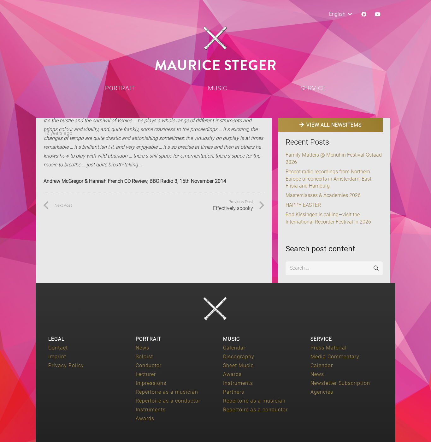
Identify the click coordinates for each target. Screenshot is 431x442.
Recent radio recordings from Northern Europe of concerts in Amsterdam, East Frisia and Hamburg (328, 179)
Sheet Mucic (238, 365)
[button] (340, 14)
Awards (145, 418)
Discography (238, 357)
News (142, 348)
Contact (58, 348)
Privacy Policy (66, 365)
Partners (233, 392)
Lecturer (146, 374)
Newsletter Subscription (340, 383)
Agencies (321, 392)
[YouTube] (378, 14)
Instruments (151, 410)
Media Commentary (334, 357)
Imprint (57, 357)
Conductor (149, 365)
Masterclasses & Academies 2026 (323, 195)
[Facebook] (364, 14)
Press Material (328, 348)
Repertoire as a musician (167, 392)
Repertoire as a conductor (168, 401)
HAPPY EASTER (303, 205)
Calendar (234, 348)
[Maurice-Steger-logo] (215, 38)
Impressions (151, 383)
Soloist (144, 357)
